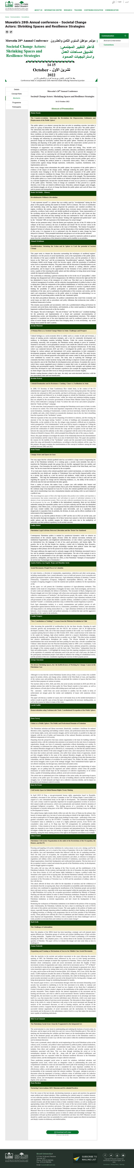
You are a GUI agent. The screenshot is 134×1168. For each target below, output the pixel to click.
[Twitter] (11, 32)
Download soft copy (63, 1132)
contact (123, 1155)
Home (7, 17)
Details (16, 89)
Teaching (78, 10)
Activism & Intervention (112, 41)
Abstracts (20, 98)
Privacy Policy (115, 1164)
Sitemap (122, 1164)
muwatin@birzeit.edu (48, 1165)
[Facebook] (7, 32)
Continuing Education (93, 10)
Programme (16, 103)
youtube (117, 1155)
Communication (112, 10)
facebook (105, 1155)
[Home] (16, 6)
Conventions (25, 17)
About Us (38, 10)
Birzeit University (44, 1154)
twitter (111, 1155)
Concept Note (17, 94)
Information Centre (53, 10)
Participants (16, 107)
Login (119, 2)
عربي (127, 2)
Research (68, 10)
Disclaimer (106, 1164)
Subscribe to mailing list (89, 1158)
